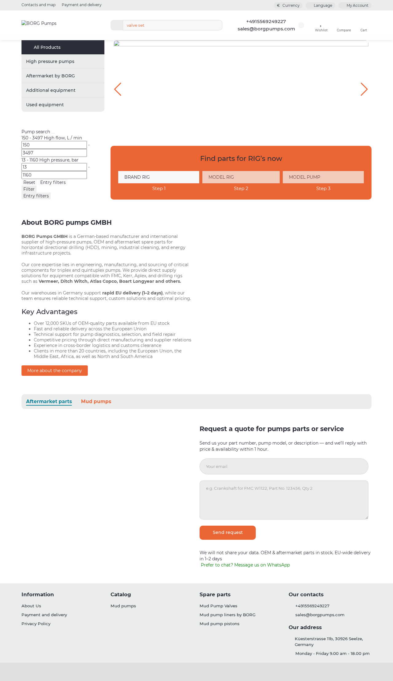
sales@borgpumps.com (266, 29)
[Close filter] (53, 133)
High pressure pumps (50, 61)
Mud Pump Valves (218, 605)
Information (37, 594)
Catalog (121, 594)
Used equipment (45, 104)
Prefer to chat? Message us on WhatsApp (245, 565)
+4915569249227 (266, 21)
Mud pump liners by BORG (227, 614)
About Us (31, 605)
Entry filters (53, 182)
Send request (228, 532)
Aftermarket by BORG (50, 76)
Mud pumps (96, 401)
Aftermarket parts (49, 401)
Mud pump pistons (219, 623)
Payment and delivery (81, 4)
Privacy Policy (35, 623)
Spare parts (215, 594)
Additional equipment (51, 90)
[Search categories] (117, 25)
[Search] (216, 25)
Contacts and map (38, 4)
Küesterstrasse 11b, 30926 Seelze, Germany (329, 641)
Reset (29, 182)
